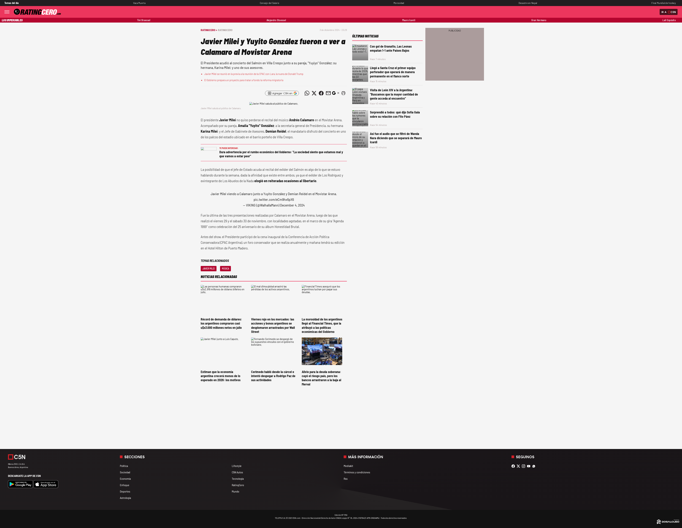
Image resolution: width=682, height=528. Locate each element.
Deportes (125, 491)
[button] (343, 93)
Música (225, 268)
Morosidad (399, 2)
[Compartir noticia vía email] (328, 93)
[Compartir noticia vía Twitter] (314, 93)
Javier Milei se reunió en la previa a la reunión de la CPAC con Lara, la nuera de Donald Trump (253, 73)
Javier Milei (208, 268)
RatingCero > (209, 30)
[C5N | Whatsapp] (534, 466)
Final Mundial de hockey (663, 2)
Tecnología (238, 478)
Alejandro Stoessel (276, 20)
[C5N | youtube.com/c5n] (529, 466)
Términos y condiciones (357, 472)
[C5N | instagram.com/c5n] (524, 466)
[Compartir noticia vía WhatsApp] (306, 93)
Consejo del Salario (269, 2)
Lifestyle (237, 465)
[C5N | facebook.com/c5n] (514, 466)
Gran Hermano (538, 20)
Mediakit (348, 465)
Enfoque (124, 485)
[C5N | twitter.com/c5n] (519, 466)
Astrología (125, 497)
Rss (346, 478)
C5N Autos (237, 472)
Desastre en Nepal (528, 2)
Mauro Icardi (408, 20)
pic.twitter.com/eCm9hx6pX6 (274, 199)
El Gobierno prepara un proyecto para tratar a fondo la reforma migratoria (243, 80)
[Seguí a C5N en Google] (334, 94)
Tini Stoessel (143, 20)
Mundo (235, 491)
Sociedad (125, 472)
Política (124, 465)
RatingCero (225, 30)
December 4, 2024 (292, 205)
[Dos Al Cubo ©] (668, 523)
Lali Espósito (669, 20)
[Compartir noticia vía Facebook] (321, 93)
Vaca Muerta (139, 2)
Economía (125, 478)
